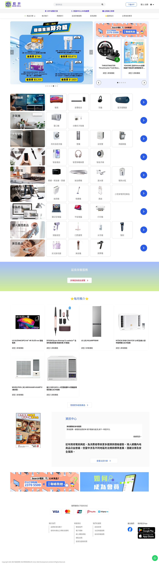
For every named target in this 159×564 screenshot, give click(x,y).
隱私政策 (79, 537)
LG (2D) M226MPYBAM (89, 340)
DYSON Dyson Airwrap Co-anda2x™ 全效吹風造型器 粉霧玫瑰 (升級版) (61, 341)
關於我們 (52, 523)
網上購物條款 (81, 534)
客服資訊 (77, 523)
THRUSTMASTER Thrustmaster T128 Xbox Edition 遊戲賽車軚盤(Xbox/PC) (108, 66)
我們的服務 (97, 523)
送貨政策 (98, 527)
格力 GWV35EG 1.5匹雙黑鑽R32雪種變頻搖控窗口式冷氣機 (62, 388)
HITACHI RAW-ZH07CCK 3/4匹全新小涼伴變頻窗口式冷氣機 (130, 341)
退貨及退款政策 (81, 541)
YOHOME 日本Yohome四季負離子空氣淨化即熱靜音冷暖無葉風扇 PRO (134, 66)
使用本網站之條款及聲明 (60, 530)
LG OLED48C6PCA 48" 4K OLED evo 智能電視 (27, 341)
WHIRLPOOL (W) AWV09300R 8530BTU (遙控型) (27, 388)
